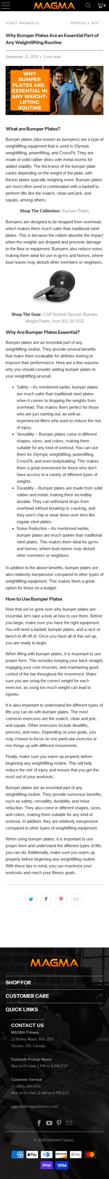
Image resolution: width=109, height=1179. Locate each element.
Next (95, 23)
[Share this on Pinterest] (61, 899)
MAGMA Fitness (60, 1140)
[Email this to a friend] (76, 899)
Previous (78, 23)
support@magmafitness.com (34, 1106)
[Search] (88, 5)
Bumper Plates (75, 210)
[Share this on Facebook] (46, 899)
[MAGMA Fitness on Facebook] (39, 1123)
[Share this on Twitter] (31, 899)
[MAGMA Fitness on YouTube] (49, 1123)
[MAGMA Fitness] (54, 5)
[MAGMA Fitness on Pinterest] (59, 1123)
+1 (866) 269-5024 (26, 1086)
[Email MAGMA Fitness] (69, 1123)
